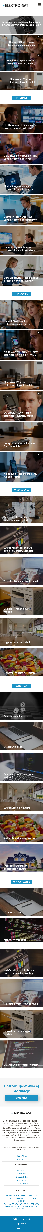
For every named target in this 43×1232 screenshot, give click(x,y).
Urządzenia (21, 489)
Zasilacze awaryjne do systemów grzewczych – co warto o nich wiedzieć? (21, 1206)
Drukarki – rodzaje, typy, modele (17, 610)
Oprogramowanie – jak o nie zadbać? (19, 775)
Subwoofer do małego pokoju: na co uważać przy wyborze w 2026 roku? (21, 23)
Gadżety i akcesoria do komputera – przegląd (16, 518)
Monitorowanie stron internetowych (15, 941)
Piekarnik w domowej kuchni (19, 673)
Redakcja (22, 1156)
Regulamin (21, 1228)
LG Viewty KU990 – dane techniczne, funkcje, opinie (18, 414)
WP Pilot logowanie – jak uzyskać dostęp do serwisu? (19, 249)
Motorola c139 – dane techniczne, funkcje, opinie (21, 80)
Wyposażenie (21, 881)
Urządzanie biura (13, 746)
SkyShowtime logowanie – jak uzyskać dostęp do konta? (20, 157)
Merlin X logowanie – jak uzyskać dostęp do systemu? (20, 187)
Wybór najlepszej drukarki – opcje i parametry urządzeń (19, 549)
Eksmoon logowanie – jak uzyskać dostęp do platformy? (20, 218)
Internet (21, 98)
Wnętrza (21, 685)
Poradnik (21, 293)
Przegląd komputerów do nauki (21, 581)
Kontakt (21, 1159)
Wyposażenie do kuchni (17, 642)
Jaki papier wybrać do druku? (21, 1195)
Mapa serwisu (21, 1224)
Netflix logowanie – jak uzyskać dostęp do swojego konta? (21, 126)
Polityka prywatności (21, 1219)
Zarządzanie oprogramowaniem (21, 1064)
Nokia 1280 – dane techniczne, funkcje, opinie (20, 475)
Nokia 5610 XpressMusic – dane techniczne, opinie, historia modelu (21, 62)
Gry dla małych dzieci (16, 716)
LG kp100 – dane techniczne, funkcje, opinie (19, 445)
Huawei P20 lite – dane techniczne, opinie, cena (21, 43)
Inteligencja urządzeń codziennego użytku (15, 867)
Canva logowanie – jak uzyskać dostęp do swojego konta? (21, 279)
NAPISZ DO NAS (21, 1098)
